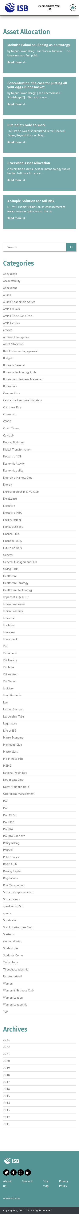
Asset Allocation (13, 344)
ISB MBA (8, 667)
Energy (7, 484)
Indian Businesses (14, 604)
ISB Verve (9, 681)
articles (7, 330)
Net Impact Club (13, 780)
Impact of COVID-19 (16, 597)
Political (8, 850)
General (8, 555)
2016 (6, 1089)
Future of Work (12, 548)
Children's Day (12, 407)
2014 (6, 1103)
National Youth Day (15, 773)
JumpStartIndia (12, 695)
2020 (6, 1061)
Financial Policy (12, 541)
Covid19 (8, 435)
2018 (6, 1075)
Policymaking (11, 843)
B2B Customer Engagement (20, 351)
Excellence (10, 498)
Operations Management (18, 794)
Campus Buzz (11, 393)
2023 (6, 1040)
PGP (5, 801)
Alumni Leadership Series (19, 302)
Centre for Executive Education (22, 400)
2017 (6, 1082)
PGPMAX (8, 822)
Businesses (10, 386)
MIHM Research (13, 759)
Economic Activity (14, 463)
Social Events (11, 899)
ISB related (10, 674)
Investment (10, 639)
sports (7, 913)
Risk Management (14, 885)
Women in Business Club (18, 990)
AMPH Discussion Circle (17, 316)
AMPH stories (11, 323)
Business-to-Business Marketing (23, 379)
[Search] (71, 247)
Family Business (13, 527)
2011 (6, 1124)
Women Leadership (15, 1004)
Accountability (11, 281)
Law (5, 702)
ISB (5, 646)
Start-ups (9, 934)
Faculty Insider (12, 520)
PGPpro (8, 829)
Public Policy (11, 857)
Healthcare (10, 576)
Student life (10, 948)
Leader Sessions (13, 709)
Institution (9, 625)
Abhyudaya (10, 274)
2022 (6, 1047)
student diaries (12, 941)
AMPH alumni (11, 309)
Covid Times (11, 428)
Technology (10, 962)
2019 (6, 1068)
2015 (6, 1096)
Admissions (10, 288)
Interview (9, 632)
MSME (7, 765)
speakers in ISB (13, 906)
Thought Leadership (15, 969)
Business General (14, 365)
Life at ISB (9, 730)
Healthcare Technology (17, 590)
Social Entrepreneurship (18, 892)
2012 (6, 1117)
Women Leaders (13, 997)
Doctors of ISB (12, 456)
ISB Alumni (10, 653)
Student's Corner (13, 955)
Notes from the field (16, 787)
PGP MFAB (9, 815)
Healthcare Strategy (15, 583)
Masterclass (10, 751)
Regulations (10, 878)
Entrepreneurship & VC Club (21, 492)
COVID (7, 421)
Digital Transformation (17, 449)
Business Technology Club (19, 372)
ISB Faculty (10, 660)
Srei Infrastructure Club (17, 927)
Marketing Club (12, 744)
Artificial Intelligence (16, 337)
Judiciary (8, 688)
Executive (9, 506)
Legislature (10, 723)
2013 (6, 1110)
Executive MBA (12, 513)
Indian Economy (13, 611)
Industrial (9, 618)
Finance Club (11, 534)
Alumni (7, 295)
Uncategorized (12, 976)
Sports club (10, 920)
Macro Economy (13, 737)
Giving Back (10, 569)
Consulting (9, 414)
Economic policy (13, 470)
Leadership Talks (13, 716)
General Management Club (20, 562)
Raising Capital (12, 871)
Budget (7, 358)
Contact (27, 1181)
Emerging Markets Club (17, 477)
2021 (6, 1054)
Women (8, 983)
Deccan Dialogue (13, 442)
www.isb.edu (11, 1198)
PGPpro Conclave (14, 836)
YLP (5, 1011)
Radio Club (10, 864)
